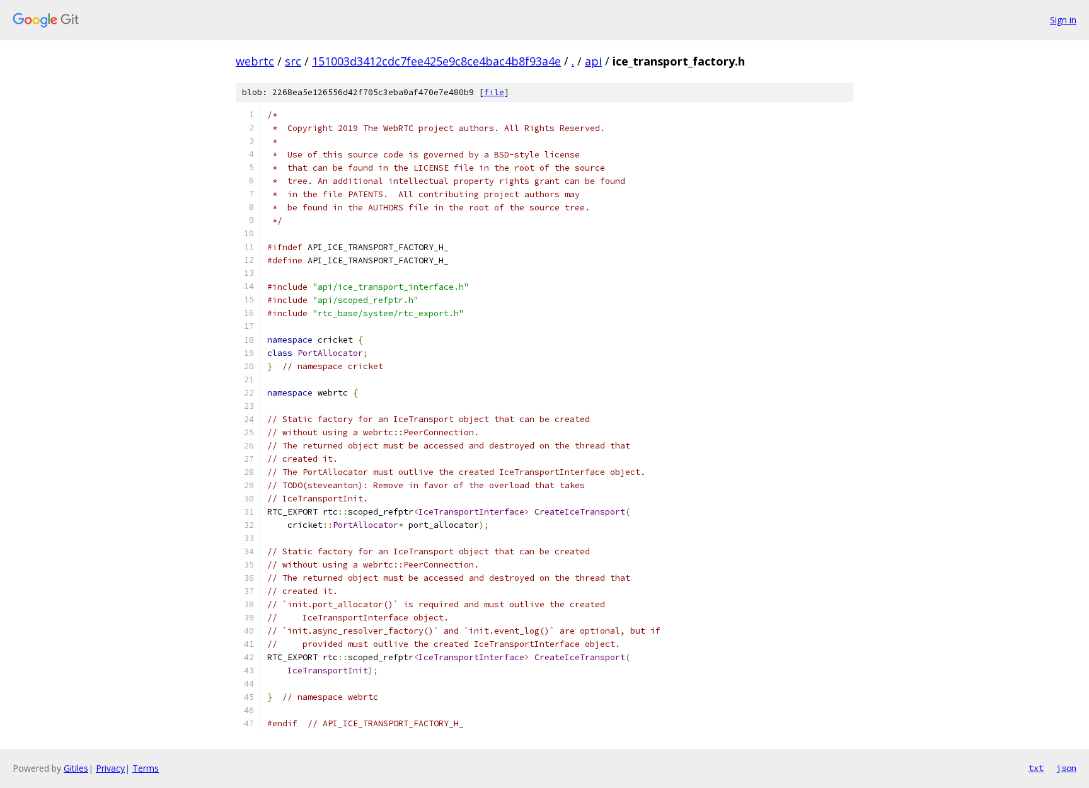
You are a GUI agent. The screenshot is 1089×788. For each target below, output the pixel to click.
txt (1036, 768)
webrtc (255, 61)
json (1066, 768)
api (593, 61)
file (494, 92)
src (293, 61)
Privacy (110, 768)
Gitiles (76, 768)
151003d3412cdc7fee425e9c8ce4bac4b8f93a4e (436, 61)
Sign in (1063, 20)
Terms (145, 768)
